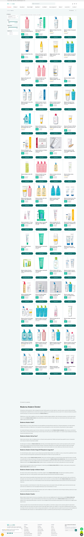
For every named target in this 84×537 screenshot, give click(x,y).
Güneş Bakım (40, 527)
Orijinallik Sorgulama (20, 0)
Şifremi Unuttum (53, 532)
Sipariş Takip (15, 0)
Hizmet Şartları (26, 529)
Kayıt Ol (52, 526)
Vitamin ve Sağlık (40, 529)
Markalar (39, 535)
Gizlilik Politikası (26, 530)
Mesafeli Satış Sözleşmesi (28, 535)
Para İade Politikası (27, 532)
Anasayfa (8, 0)
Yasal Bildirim (26, 527)
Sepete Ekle (27, 37)
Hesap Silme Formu (54, 533)
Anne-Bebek (40, 532)
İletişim (11, 0)
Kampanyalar (40, 533)
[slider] (8, 21)
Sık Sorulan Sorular (54, 535)
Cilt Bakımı (39, 526)
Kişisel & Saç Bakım (41, 530)
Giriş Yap (52, 527)
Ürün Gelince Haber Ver (56, 205)
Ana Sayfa (8, 10)
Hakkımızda (53, 529)
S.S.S (24, 0)
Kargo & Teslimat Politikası (28, 533)
